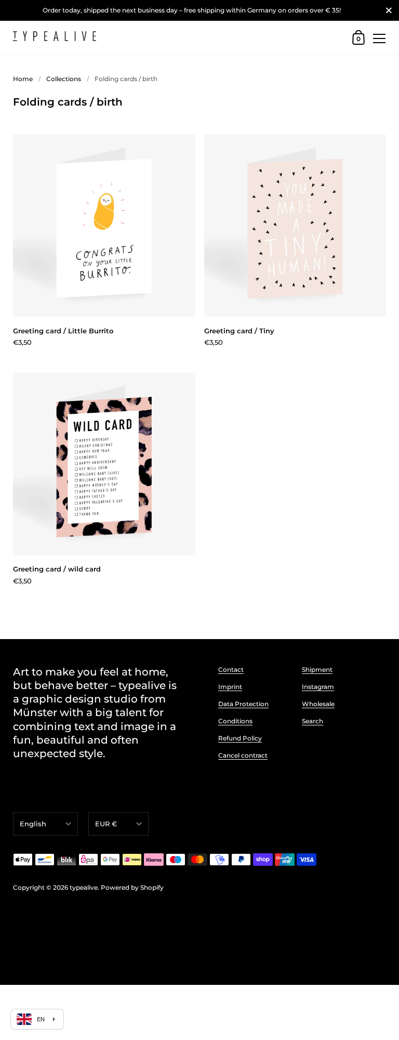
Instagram (318, 687)
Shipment (317, 669)
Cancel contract (243, 755)
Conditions (235, 721)
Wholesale (318, 704)
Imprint (230, 687)
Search (312, 721)
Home (23, 79)
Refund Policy (240, 738)
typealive (84, 887)
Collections (63, 79)
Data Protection (243, 704)
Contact (231, 669)
